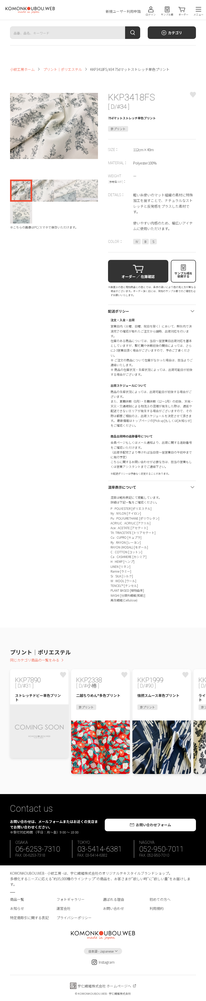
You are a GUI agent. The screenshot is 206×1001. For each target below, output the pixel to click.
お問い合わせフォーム (153, 824)
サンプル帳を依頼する (183, 274)
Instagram (107, 962)
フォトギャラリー (71, 899)
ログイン (151, 14)
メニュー (198, 14)
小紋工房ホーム (22, 69)
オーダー (183, 14)
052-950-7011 (161, 849)
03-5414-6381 (99, 849)
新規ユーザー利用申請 (123, 11)
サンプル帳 (167, 14)
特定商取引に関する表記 (29, 917)
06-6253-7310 (37, 849)
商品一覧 (17, 899)
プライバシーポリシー (74, 917)
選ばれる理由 (113, 899)
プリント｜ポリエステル (62, 69)
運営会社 (64, 908)
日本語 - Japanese (101, 951)
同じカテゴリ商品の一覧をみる (34, 660)
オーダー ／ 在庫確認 (138, 276)
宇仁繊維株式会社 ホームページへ (104, 985)
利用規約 (156, 908)
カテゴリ (175, 32)
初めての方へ (160, 899)
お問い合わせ (113, 908)
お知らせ (17, 908)
